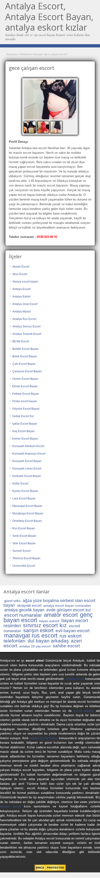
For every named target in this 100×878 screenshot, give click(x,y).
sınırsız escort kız (45, 625)
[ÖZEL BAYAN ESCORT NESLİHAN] (50, 99)
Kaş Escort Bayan (23, 431)
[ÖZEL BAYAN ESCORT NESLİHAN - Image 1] (30, 127)
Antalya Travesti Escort (26, 334)
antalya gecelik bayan (24, 610)
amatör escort (61, 615)
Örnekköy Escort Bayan (27, 521)
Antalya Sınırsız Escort (26, 326)
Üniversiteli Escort (23, 565)
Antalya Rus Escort (24, 319)
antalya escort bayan (44, 738)
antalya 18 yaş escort (35, 646)
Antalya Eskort (21, 296)
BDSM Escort (20, 341)
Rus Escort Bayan (23, 528)
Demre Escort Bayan (25, 378)
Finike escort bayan (24, 401)
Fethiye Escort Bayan (25, 393)
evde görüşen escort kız (69, 610)
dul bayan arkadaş (48, 640)
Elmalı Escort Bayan (25, 386)
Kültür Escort (20, 483)
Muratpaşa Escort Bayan (27, 513)
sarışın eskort (38, 630)
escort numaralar (23, 615)
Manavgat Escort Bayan (27, 506)
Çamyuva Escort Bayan (27, 371)
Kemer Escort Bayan (25, 438)
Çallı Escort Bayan (24, 364)
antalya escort (74, 679)
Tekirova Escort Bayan (26, 558)
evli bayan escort (73, 630)
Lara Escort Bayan (24, 498)
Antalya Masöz (21, 311)
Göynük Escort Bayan (26, 408)
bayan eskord (49, 621)
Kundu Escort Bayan (25, 491)
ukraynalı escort (29, 605)
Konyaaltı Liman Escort (26, 468)
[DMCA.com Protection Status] (50, 870)
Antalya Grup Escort (24, 304)
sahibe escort (66, 645)
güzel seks (12, 601)
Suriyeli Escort (21, 550)
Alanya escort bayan (25, 281)
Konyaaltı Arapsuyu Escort (28, 453)
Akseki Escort (20, 266)
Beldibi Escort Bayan (25, 349)
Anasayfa (11, 54)
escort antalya (84, 711)
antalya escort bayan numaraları (67, 605)
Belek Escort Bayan (24, 356)
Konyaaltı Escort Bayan (27, 461)
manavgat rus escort (30, 635)
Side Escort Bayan (24, 543)
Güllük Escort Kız (23, 416)
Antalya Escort (21, 289)
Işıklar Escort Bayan (24, 423)
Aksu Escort (19, 274)
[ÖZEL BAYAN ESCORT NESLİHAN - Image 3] (56, 127)
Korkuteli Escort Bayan (26, 476)
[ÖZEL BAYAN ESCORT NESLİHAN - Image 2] (43, 127)
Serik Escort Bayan (24, 536)
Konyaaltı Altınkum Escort (28, 446)
